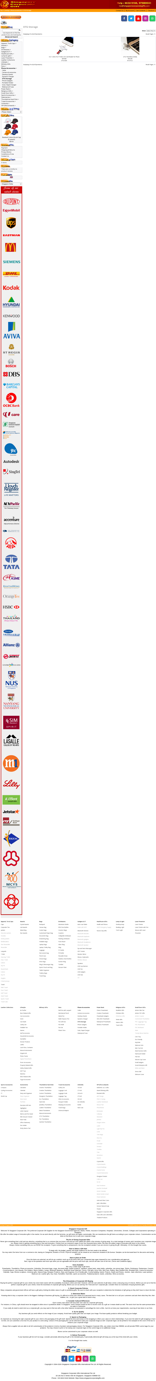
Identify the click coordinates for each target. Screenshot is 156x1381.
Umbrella (80, 1085)
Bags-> (3, 47)
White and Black (139, 1068)
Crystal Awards (24, 924)
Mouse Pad (100, 1105)
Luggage (42, 950)
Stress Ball (138, 1071)
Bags (40, 921)
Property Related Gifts (26, 1065)
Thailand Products (102, 1217)
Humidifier (23, 1039)
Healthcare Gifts (102, 921)
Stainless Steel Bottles (64, 959)
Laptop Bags (43, 944)
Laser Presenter (140, 921)
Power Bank (100, 1007)
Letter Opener (24, 1111)
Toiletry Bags (43, 973)
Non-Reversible (5, 944)
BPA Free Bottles (63, 927)
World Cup (4, 1096)
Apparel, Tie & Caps (7, 921)
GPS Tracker (81, 951)
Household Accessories (27, 1036)
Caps (2, 924)
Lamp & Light (120, 921)
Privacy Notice (6, 152)
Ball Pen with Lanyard (64, 1010)
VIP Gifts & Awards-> (8, 105)
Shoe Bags (42, 961)
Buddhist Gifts (120, 1010)
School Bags (43, 959)
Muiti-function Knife (141, 1051)
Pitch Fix (99, 1138)
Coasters (61, 933)
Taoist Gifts (119, 1025)
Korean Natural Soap (103, 1206)
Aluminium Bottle (63, 924)
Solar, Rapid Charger (9, 85)
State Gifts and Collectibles (104, 1215)
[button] (120, 10)
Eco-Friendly (138, 1039)
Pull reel (137, 1056)
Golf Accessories (25, 1033)
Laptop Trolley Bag (45, 947)
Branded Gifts (101, 1093)
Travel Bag (42, 976)
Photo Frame (24, 1056)
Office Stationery (25, 1122)
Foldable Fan (24, 1027)
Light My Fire (100, 1129)
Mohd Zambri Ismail (103, 1194)
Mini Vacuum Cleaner (26, 1117)
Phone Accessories (16, 10)
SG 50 (98, 1182)
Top (1, 10)
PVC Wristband (139, 1027)
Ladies (22, 1044)
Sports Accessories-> (8, 95)
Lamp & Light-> (6, 56)
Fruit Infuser (61, 941)
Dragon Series (101, 1122)
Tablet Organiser (44, 970)
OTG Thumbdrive (44, 1116)
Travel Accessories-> (8, 101)
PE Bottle (61, 953)
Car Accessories (24, 1016)
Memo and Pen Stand (26, 1114)
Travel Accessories (64, 1085)
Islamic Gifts (119, 1022)
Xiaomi (99, 1158)
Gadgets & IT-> (6, 52)
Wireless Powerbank (103, 1024)
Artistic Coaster (139, 1016)
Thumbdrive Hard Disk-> (10, 99)
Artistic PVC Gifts (140, 1013)
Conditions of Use (7, 154)
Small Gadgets (139, 1062)
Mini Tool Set (139, 1048)
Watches (22, 1074)
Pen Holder (23, 1125)
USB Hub (80, 975)
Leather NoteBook (102, 1102)
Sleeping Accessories (64, 1105)
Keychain (137, 1042)
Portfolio (22, 1102)
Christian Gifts (120, 1013)
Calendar (22, 1090)
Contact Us (5, 156)
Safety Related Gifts (26, 1068)
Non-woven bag (44, 953)
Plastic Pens (61, 1030)
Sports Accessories (7, 1085)
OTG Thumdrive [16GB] (130, 57)
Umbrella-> (5, 103)
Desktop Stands (7, 74)
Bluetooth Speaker (83, 945)
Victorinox (100, 1155)
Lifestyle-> (5, 62)
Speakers (80, 963)
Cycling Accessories (6, 1090)
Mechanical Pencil (63, 1013)
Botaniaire (100, 1111)
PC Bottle (61, 950)
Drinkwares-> (6, 50)
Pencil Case (42, 956)
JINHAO (99, 1119)
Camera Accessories (9, 72)
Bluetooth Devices (83, 931)
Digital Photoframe (25, 1059)
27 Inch (80, 1096)
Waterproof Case (8, 87)
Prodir (98, 1141)
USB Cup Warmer (83, 966)
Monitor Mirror (82, 954)
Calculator (23, 1087)
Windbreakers (5, 941)
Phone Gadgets (7, 81)
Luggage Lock (62, 1090)
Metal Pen (61, 1016)
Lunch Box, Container (26, 1047)
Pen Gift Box (62, 1022)
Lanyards (3, 951)
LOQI (98, 1131)
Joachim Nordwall (102, 1188)
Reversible (4, 947)
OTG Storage (27, 10)
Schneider (99, 1143)
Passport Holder (63, 1102)
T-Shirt (3, 954)
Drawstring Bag (44, 939)
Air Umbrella (81, 1102)
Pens (59, 1007)
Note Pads (23, 1119)
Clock (21, 1019)
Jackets (3, 930)
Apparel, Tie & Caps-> (8, 43)
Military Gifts (5, 64)
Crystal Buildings (101, 1167)
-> (9, 68)
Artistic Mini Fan (139, 1010)
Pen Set (60, 1027)
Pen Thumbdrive (44, 1119)
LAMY (98, 1126)
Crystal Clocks (101, 1170)
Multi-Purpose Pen (63, 1019)
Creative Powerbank (103, 1013)
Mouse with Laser (140, 930)
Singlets (3, 978)
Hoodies (3, 936)
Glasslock (99, 1117)
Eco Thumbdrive (44, 1099)
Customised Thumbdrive (142, 1019)
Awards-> (4, 45)
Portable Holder (7, 83)
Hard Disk (42, 1102)
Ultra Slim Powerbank (103, 1019)
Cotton (3, 963)
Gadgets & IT (82, 921)
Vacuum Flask (62, 967)
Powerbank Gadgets (103, 1016)
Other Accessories (63, 1099)
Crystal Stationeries (102, 1173)
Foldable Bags (43, 941)
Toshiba (99, 1149)
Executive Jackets (6, 933)
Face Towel (4, 990)
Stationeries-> (6, 97)
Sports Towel (5, 999)
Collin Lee (99, 1179)
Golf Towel (4, 993)
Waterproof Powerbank (103, 1022)
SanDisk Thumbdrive (45, 1122)
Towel (3, 984)
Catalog (6, 10)
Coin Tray (138, 1037)
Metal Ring (23, 930)
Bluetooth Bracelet (83, 933)
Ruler (136, 1030)
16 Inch (80, 1087)
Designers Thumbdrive (46, 1096)
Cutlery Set (23, 1024)
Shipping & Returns (8, 150)
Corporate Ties (5, 927)
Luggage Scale (62, 1093)
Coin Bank (23, 1022)
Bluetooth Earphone (83, 936)
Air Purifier (23, 1010)
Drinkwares (61, 921)
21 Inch (80, 1090)
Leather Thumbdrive (45, 1107)
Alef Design (100, 1096)
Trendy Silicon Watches (142, 1033)
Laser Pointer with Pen (141, 927)
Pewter (99, 1209)
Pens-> (3, 66)
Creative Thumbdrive (45, 1090)
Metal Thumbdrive (44, 1110)
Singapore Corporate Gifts (104, 1212)
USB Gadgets (81, 972)
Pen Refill (61, 1024)
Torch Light (119, 930)
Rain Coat (80, 1107)
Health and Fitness (102, 924)
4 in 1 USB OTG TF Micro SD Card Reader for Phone (64, 57)
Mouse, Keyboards (83, 957)
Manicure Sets (139, 1045)
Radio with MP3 (82, 927)
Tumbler (60, 964)
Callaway (99, 1114)
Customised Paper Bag (46, 933)
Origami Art (23, 1053)
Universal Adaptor (63, 1110)
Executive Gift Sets (25, 1105)
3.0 (78, 978)
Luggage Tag (62, 1096)
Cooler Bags (43, 930)
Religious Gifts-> (7, 91)
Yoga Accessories (25, 1079)
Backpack (42, 924)
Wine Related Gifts (25, 1076)
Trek (98, 1152)
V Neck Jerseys (5, 981)
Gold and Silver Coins (103, 1200)
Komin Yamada (101, 1191)
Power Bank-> (6, 89)
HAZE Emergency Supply (104, 927)
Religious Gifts (120, 1007)
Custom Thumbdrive (45, 1093)
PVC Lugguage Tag (141, 1022)
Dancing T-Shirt (5, 957)
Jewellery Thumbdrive (45, 1105)
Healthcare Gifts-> (7, 54)
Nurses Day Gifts (102, 931)
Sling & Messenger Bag (46, 964)
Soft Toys (23, 1071)
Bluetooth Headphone (84, 942)
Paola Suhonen (101, 1197)
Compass (3, 1087)
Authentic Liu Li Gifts (103, 1087)
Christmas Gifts (120, 1016)
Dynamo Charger (8, 76)
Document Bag (43, 936)
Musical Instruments (26, 1050)
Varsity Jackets (5, 939)
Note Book (23, 1099)
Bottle (79, 1105)
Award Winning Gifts (103, 1090)
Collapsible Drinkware (64, 936)
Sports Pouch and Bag (45, 967)
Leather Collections (8, 60)
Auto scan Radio (82, 924)
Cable (4, 70)
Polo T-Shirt (4, 960)
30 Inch (80, 1099)
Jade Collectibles (101, 1203)
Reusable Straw (62, 956)
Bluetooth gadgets (83, 939)
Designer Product (102, 1176)
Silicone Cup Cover (140, 1059)
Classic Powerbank (102, 1010)
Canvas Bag (42, 927)
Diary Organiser (24, 1096)
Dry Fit (3, 965)
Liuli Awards (23, 927)
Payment (4, 148)
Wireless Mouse (82, 960)
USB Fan (80, 969)
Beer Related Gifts (25, 1013)
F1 (1, 1093)
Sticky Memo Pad (25, 1128)
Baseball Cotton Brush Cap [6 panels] (11, 138)
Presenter (138, 933)
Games (22, 1030)
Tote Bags (100, 1134)
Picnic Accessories (25, 1062)
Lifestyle (23, 1007)
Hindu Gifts (119, 1019)
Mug (59, 947)
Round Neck (4, 969)
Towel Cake (4, 1002)
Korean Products (25, 1042)
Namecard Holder (140, 1054)
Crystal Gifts (100, 1161)
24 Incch (80, 1093)
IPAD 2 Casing (101, 1099)
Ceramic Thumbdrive (45, 1087)
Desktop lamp (120, 924)
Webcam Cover (139, 1074)
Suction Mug (62, 961)
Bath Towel (4, 987)
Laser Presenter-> (7, 58)
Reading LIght (120, 927)
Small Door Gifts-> (7, 93)
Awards (22, 921)
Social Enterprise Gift (141, 1065)
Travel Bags (61, 1107)
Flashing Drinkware (64, 939)
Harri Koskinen (101, 1185)
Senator (99, 1146)
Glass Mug (61, 944)
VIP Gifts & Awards (102, 1085)
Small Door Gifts (140, 1007)
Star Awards (23, 933)
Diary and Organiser (26, 1093)
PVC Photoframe (140, 1024)
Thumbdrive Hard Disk (46, 1085)
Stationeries (24, 1085)
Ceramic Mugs (62, 930)
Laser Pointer (139, 924)
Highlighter (23, 1108)
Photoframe (100, 1107)
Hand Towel (4, 996)
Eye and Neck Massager (85, 948)
